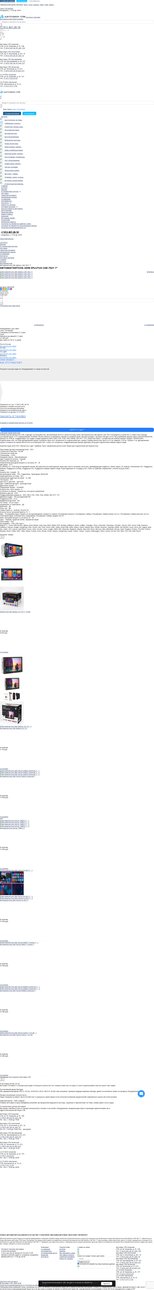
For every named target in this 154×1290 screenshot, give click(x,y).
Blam (42, 5)
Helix (46, 5)
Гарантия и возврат (67, 1257)
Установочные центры (8, 246)
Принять (106, 1284)
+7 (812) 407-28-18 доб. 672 (13, 71)
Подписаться (83, 1262)
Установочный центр (49, 1253)
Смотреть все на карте (9, 1281)
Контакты (4, 256)
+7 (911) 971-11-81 (10, 86)
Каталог (3, 261)
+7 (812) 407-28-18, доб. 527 (14, 63)
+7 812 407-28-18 (10, 27)
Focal (30, 5)
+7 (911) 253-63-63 (10, 78)
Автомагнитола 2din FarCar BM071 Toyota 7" (17, 944)
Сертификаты (46, 1251)
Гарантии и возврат (7, 250)
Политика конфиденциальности (12, 1285)
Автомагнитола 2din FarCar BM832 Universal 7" (18, 990)
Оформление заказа (8, 252)
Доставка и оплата (66, 1255)
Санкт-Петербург (18, 109)
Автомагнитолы (6, 263)
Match (51, 5)
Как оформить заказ (67, 1253)
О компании (4, 254)
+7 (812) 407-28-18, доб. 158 (14, 48)
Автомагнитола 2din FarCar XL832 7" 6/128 (16, 1035)
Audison (36, 5)
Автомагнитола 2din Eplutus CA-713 (13, 728)
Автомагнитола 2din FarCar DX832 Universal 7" (17, 776)
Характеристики (14, 433)
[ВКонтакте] (1, 289)
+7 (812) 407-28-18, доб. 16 (13, 56)
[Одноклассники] (3, 289)
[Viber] (11, 289)
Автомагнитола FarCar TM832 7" (12, 828)
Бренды (3, 244)
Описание (3, 433)
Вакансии (44, 1255)
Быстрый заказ (14, 306)
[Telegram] (8, 289)
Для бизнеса (29, 113)
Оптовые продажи (7, 258)
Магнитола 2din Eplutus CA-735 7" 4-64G (15, 612)
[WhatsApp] (6, 289)
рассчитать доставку (8, 346)
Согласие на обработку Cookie (37, 1285)
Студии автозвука (12, 113)
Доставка (3, 248)
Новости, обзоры (66, 1258)
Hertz (26, 5)
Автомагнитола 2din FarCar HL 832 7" (14, 900)
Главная (3, 260)
